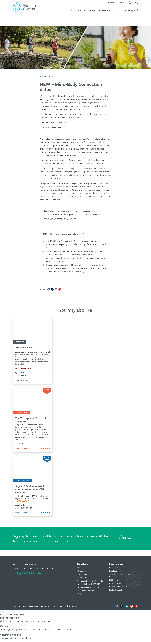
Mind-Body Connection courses (84, 99)
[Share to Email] (59, 289)
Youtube (136, 606)
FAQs (79, 594)
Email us (17, 568)
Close (2, 612)
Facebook (116, 606)
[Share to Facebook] (48, 289)
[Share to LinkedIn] (56, 289)
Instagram (131, 606)
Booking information (85, 590)
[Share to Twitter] (52, 289)
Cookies (67, 606)
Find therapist (129, 10)
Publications (104, 10)
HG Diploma (82, 577)
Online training (83, 574)
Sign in (122, 2)
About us (81, 567)
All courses (81, 571)
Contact (74, 606)
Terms (47, 606)
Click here (126, 538)
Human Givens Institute (118, 586)
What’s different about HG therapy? (120, 575)
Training (91, 10)
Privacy (53, 606)
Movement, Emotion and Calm (54, 122)
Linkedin (126, 606)
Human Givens (71, 10)
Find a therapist (115, 589)
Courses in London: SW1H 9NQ (90, 580)
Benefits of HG (115, 571)
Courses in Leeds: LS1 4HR (88, 587)
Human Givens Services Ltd (30, 606)
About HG (80, 10)
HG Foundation (115, 583)
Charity (116, 10)
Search (136, 2)
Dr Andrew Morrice (67, 96)
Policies (60, 606)
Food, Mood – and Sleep (51, 127)
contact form (25, 637)
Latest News (21, 31)
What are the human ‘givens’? (121, 567)
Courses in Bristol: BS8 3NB (88, 584)
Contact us (111, 2)
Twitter (121, 606)
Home (15, 31)
